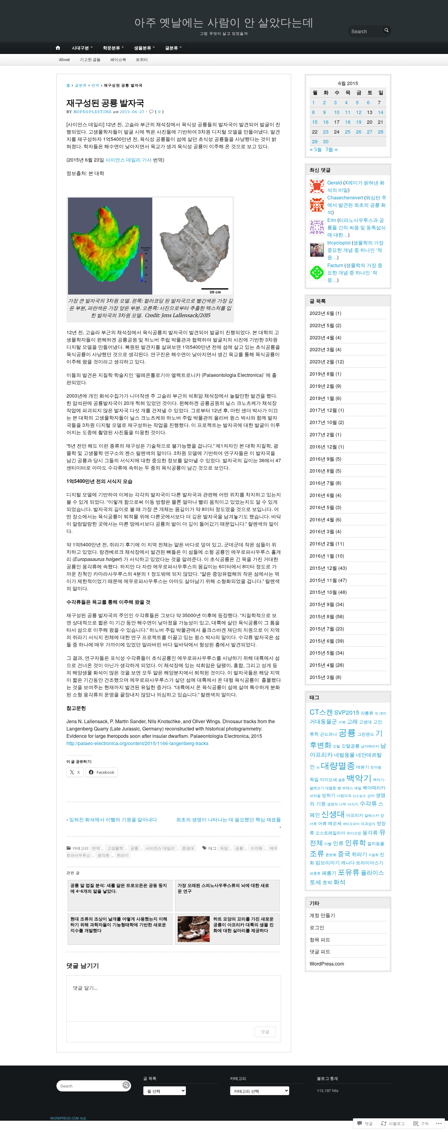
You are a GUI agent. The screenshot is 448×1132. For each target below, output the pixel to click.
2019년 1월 (322, 398)
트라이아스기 (369, 862)
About (64, 59)
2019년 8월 (322, 373)
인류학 (355, 842)
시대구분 (80, 48)
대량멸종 (338, 765)
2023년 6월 (322, 312)
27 (369, 131)
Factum (335, 265)
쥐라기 (123, 855)
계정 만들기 (322, 915)
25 (347, 131)
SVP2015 (346, 712)
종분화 (330, 854)
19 (358, 121)
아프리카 (354, 815)
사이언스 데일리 (160, 848)
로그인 (317, 927)
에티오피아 (351, 823)
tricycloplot (338, 242)
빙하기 (329, 795)
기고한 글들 (90, 59)
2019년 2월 (322, 385)
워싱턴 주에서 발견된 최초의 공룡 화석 (356, 205)
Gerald (334, 182)
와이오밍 (354, 833)
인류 (338, 843)
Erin (331, 219)
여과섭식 (368, 823)
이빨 (328, 843)
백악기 (359, 777)
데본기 (362, 767)
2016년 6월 (322, 494)
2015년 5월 (322, 652)
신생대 (333, 813)
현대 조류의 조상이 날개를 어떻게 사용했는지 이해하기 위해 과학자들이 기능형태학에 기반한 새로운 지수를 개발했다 (118, 924)
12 (358, 112)
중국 (344, 853)
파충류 (315, 873)
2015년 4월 (322, 664)
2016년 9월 (322, 458)
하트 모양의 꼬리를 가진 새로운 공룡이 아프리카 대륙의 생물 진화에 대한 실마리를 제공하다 (243, 924)
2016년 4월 (322, 519)
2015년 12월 (323, 567)
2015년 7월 (322, 628)
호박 (327, 882)
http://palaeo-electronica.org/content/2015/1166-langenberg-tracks (137, 743)
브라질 (315, 795)
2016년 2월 (322, 543)
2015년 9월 (322, 604)
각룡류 (367, 713)
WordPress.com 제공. (68, 1118)
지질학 (373, 854)
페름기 (329, 872)
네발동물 (344, 754)
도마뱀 (375, 767)
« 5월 (316, 149)
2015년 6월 (322, 640)
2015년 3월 (322, 676)
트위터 (142, 59)
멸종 (341, 779)
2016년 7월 (322, 482)
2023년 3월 (322, 349)
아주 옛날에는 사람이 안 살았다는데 (224, 22)
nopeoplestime (92, 111)
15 (315, 121)
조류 (317, 853)
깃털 (336, 746)
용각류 (103, 855)
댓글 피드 (320, 951)
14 (380, 112)
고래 (352, 721)
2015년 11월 (323, 580)
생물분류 (142, 48)
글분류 (171, 48)
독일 (224, 848)
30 (326, 141)
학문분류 (111, 48)
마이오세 (328, 779)
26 (358, 131)
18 (347, 121)
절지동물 (375, 843)
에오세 (335, 823)
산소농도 (359, 795)
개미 (382, 713)
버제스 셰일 (351, 788)
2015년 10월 (323, 591)
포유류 (349, 871)
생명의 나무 (336, 804)
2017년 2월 (322, 434)
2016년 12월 (323, 446)
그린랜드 (365, 734)
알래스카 (371, 815)
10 (337, 112)
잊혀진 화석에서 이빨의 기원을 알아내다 (113, 819)
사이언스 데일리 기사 (128, 159)
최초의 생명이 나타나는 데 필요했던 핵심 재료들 (228, 819)
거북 (342, 722)
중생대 (188, 848)
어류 (322, 823)
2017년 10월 (323, 422)
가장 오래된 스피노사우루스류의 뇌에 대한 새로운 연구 (223, 888)
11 (347, 112)
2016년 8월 (322, 470)
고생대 (365, 722)
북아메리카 (374, 787)
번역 (95, 85)
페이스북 (118, 59)
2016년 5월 (322, 507)
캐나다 (348, 862)
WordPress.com (327, 963)
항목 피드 (320, 939)
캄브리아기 (327, 862)
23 (326, 131)
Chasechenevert (345, 197)
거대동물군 (323, 721)
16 (326, 121)
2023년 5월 (322, 325)
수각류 (256, 848)
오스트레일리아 (330, 833)
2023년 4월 (322, 337)
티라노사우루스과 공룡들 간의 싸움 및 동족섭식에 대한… (356, 227)
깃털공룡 (350, 745)
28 (380, 131)
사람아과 (344, 795)
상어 (371, 795)
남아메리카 (370, 746)
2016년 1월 (322, 555)
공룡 (134, 848)
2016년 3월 (322, 531)
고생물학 (115, 848)
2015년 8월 (322, 616)
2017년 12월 (323, 409)
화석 (339, 881)
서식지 (352, 804)
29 (315, 141)
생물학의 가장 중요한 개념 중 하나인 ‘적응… (355, 250)
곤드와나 (328, 734)
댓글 (265, 1031)
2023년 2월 (322, 361)
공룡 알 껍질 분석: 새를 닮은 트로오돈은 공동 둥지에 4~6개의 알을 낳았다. (118, 888)
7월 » (331, 149)
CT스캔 (321, 711)
